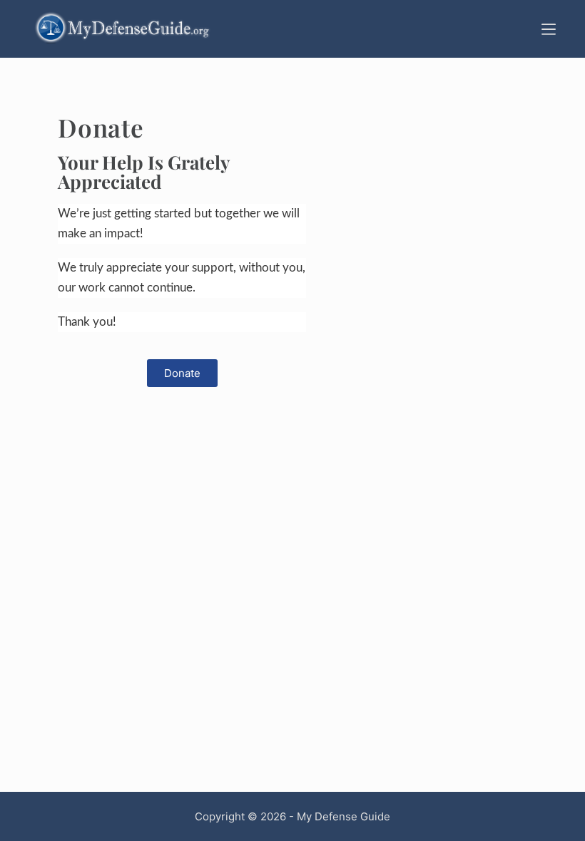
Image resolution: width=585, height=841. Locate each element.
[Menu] (548, 29)
